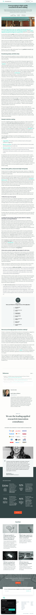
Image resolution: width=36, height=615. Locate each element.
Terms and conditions (26, 613)
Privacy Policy (31, 613)
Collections (23, 606)
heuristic (4, 63)
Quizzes (22, 609)
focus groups (10, 242)
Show (31, 373)
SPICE (21, 350)
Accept (12, 609)
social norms (17, 72)
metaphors (30, 128)
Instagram (32, 605)
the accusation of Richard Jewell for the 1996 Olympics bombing (16, 30)
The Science (23, 608)
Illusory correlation (7, 144)
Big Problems (23, 607)
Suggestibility (6, 140)
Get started (28, 1)
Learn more (3, 607)
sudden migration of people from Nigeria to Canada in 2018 (17, 31)
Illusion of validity (7, 147)
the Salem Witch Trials (9, 29)
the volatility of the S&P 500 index (22, 29)
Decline (5, 609)
